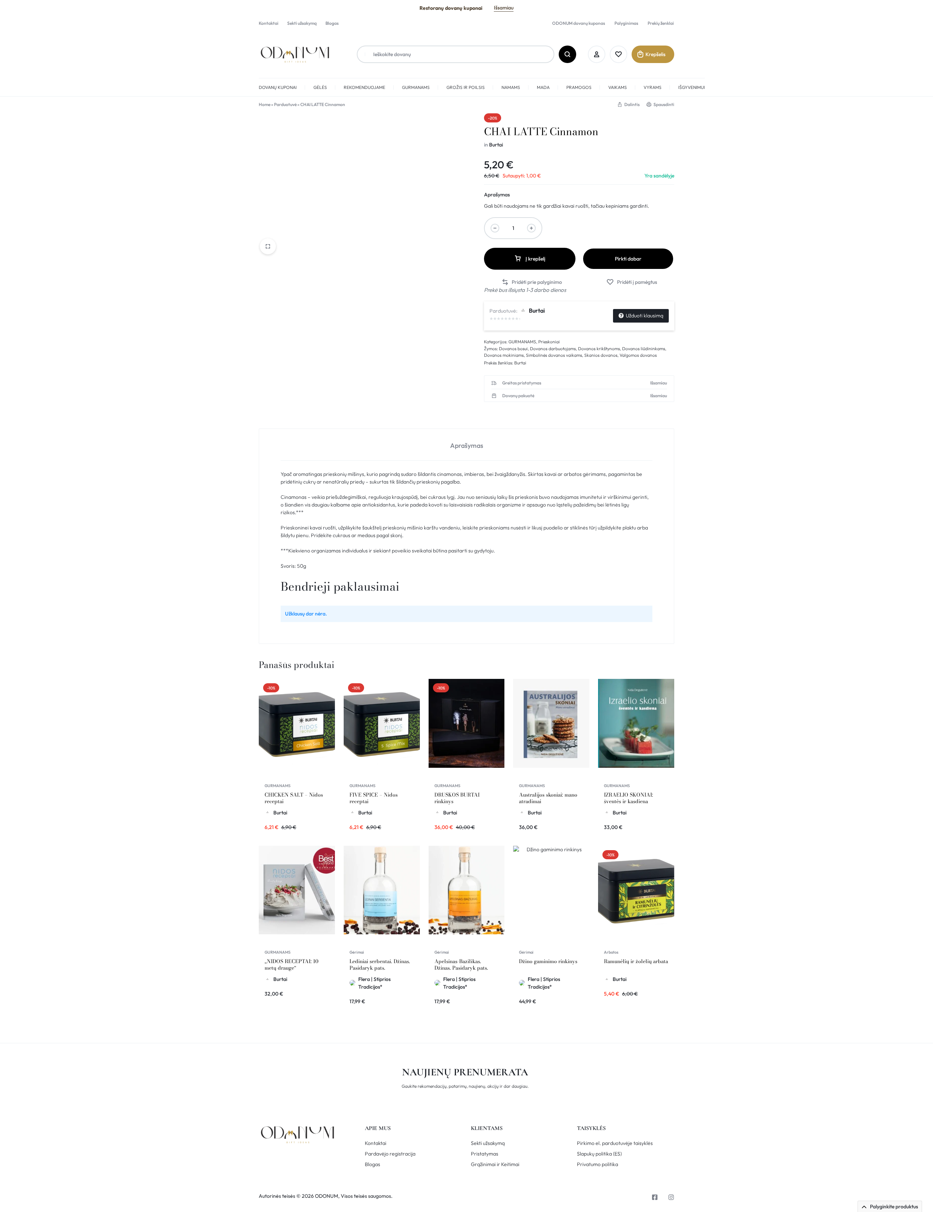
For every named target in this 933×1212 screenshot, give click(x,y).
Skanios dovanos (600, 355)
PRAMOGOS (579, 87)
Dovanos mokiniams (504, 355)
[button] (531, 282)
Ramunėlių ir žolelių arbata (636, 961)
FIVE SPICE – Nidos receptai (374, 798)
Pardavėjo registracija (390, 1154)
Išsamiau (504, 7)
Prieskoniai (549, 341)
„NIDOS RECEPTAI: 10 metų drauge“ (292, 964)
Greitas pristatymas (521, 383)
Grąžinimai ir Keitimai (495, 1164)
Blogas (332, 23)
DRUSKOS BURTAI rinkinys (457, 798)
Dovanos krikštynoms (599, 348)
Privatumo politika (597, 1164)
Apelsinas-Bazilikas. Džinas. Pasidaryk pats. (461, 964)
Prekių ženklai (661, 23)
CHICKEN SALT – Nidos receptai (294, 798)
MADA (543, 87)
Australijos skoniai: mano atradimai (548, 798)
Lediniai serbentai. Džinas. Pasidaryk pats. (380, 964)
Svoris (287, 566)
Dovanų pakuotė (518, 396)
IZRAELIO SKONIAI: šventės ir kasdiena (628, 798)
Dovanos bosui (513, 348)
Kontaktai (268, 23)
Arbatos (611, 952)
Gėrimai (357, 952)
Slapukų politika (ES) (599, 1154)
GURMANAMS (416, 87)
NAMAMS (510, 87)
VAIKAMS (617, 87)
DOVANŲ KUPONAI (278, 87)
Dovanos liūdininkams (643, 348)
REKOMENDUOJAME (364, 87)
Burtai (496, 144)
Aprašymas (497, 194)
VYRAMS (652, 87)
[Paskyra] (596, 54)
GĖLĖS (320, 87)
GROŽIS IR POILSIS (465, 87)
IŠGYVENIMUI (691, 87)
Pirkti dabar (628, 258)
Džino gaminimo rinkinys (548, 961)
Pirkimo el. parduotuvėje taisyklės (615, 1143)
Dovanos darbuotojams (553, 348)
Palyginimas (626, 23)
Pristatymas (484, 1154)
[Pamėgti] (618, 54)
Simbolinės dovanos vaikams (554, 355)
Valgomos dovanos (638, 355)
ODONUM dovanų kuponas (578, 23)
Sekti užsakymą (302, 23)
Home (264, 104)
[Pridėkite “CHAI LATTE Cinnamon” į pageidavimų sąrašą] (631, 282)
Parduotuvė (285, 104)
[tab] (466, 445)
